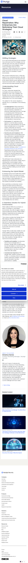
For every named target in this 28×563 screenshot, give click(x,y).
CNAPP (3, 505)
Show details (21, 285)
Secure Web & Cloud (6, 514)
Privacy (3, 549)
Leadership (4, 480)
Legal (3, 551)
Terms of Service (5, 552)
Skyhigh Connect (5, 542)
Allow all (14, 289)
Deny (14, 297)
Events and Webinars (6, 533)
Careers (3, 490)
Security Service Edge (6, 495)
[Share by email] (22, 32)
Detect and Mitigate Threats (7, 516)
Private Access (4, 503)
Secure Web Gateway (6, 499)
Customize (13, 293)
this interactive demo (14, 317)
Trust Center (4, 486)
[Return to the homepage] (5, 2)
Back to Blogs (22, 17)
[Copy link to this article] (25, 32)
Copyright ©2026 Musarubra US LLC (9, 556)
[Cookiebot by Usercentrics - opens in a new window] (21, 264)
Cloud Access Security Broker (7, 497)
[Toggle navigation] (25, 2)
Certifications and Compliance (7, 484)
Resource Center (5, 526)
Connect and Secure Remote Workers (9, 518)
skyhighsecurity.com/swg (18, 316)
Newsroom (4, 527)
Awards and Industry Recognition (8, 482)
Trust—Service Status (6, 554)
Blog (2, 529)
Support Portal (4, 538)
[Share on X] (17, 32)
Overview (3, 479)
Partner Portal (4, 540)
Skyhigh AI (4, 512)
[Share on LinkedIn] (14, 32)
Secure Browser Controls (6, 501)
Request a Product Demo (6, 506)
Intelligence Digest (5, 531)
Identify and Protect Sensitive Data (8, 520)
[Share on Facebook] (19, 32)
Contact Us (4, 488)
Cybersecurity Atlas (5, 535)
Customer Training (5, 536)
